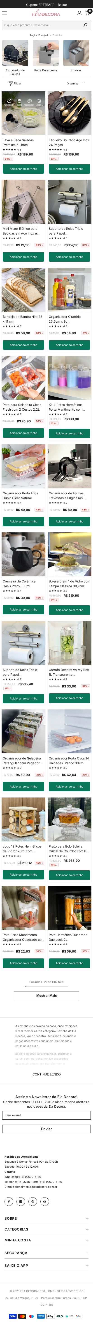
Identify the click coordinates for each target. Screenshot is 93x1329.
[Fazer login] (79, 12)
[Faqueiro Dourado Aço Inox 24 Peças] (69, 113)
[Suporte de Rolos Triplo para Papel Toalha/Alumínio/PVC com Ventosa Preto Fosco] (69, 202)
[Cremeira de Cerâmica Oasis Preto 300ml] (23, 554)
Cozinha (57, 35)
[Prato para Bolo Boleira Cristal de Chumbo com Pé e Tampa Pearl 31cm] (69, 819)
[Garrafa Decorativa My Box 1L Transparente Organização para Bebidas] (69, 643)
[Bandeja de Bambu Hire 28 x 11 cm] (23, 290)
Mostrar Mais (46, 995)
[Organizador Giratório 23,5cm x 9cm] (69, 290)
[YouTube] (44, 1201)
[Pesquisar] (46, 25)
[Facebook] (9, 1201)
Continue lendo (47, 1074)
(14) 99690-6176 (30, 1176)
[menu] (4, 13)
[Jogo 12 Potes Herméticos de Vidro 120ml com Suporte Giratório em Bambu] (23, 819)
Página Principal (39, 35)
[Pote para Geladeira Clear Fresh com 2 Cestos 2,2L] (23, 378)
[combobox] (42, 25)
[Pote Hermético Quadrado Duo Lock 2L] (69, 908)
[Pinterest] (32, 1201)
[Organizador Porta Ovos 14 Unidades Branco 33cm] (69, 731)
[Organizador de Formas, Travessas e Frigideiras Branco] (69, 466)
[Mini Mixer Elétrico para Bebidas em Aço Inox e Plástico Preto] (23, 202)
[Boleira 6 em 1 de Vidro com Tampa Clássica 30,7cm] (69, 554)
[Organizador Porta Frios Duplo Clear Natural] (23, 466)
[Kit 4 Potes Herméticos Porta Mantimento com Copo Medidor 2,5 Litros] (69, 378)
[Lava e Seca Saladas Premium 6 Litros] (23, 113)
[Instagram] (20, 1201)
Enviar (46, 1129)
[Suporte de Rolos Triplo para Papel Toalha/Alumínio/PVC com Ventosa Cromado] (23, 643)
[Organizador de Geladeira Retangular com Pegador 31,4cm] (23, 731)
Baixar (62, 5)
